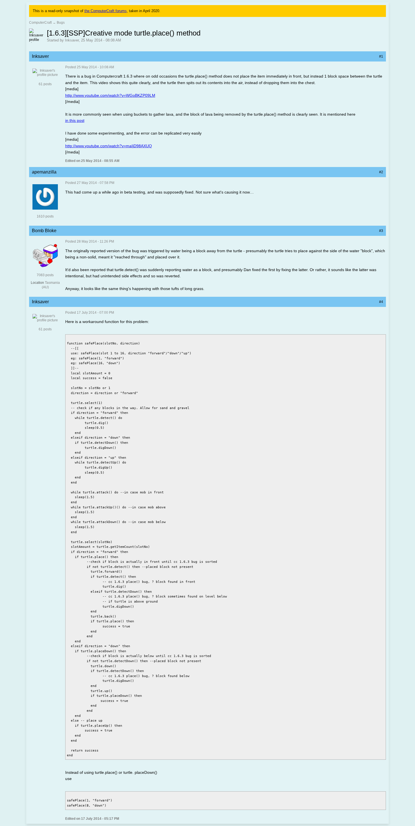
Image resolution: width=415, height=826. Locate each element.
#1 (381, 56)
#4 (381, 302)
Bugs (61, 23)
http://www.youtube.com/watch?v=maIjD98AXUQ (108, 146)
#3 (381, 231)
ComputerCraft (40, 23)
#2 (381, 172)
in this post (74, 120)
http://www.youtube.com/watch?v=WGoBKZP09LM (110, 95)
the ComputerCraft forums (105, 11)
